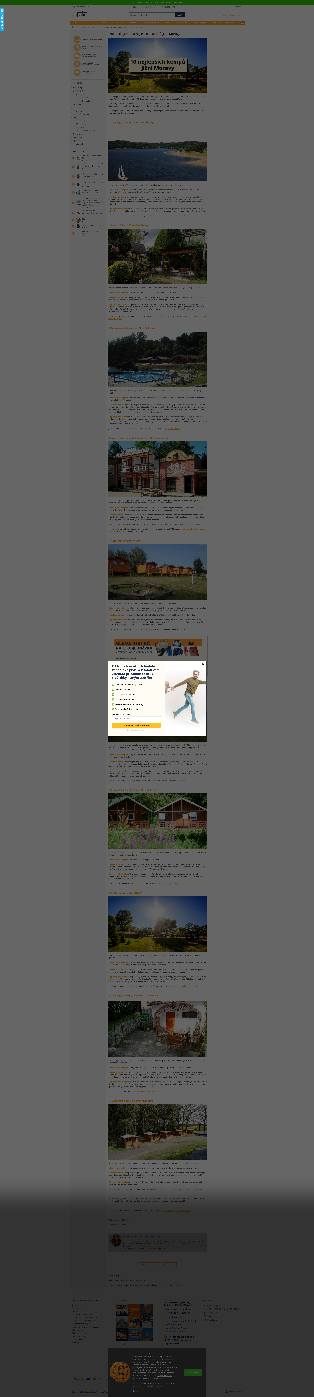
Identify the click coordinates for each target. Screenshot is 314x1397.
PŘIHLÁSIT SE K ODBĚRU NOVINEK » (136, 725)
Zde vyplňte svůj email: (122, 714)
